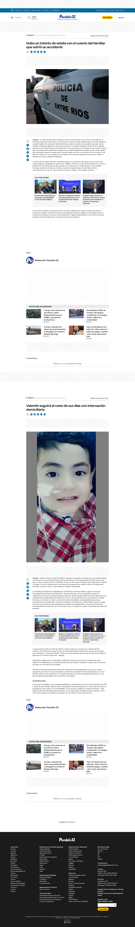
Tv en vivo (111, 10)
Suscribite (107, 17)
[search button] (12, 10)
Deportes (18, 10)
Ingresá (121, 17)
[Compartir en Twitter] (38, 52)
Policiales (26, 10)
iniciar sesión (62, 364)
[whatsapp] (31, 52)
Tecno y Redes (36, 10)
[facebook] (35, 52)
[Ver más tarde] (27, 51)
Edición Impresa (102, 10)
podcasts (46, 10)
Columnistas (55, 10)
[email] (41, 52)
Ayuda (78, 918)
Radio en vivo (120, 10)
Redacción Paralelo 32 (46, 260)
